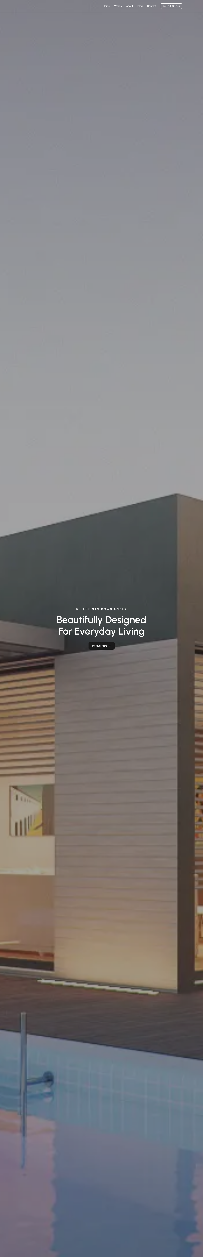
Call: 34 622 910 (171, 6)
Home (106, 6)
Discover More (99, 645)
